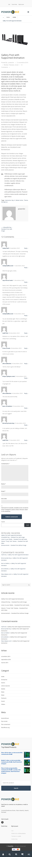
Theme (26, 200)
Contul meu (14, 839)
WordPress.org (5, 727)
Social (16, 65)
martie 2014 (4, 662)
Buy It (13, 200)
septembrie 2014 (6, 659)
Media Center (19, 200)
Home (8, 17)
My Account (21, 4)
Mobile (14, 17)
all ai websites (6, 363)
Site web (4, 498)
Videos (3, 704)
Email (3, 491)
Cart (9, 4)
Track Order (14, 4)
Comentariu (5, 463)
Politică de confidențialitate (18, 833)
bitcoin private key (8, 423)
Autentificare (5, 718)
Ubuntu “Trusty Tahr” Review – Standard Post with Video (14, 609)
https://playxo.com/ (8, 376)
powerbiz (11, 62)
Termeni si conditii (16, 836)
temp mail (5, 248)
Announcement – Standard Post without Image (13, 545)
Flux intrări (4, 721)
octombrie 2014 (5, 656)
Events (3, 682)
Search (16, 788)
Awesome (8, 200)
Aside (2, 676)
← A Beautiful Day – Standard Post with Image (6, 229)
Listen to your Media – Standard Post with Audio (14, 539)
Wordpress (4, 202)
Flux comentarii (5, 724)
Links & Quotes (5, 686)
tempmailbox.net (7, 265)
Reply (25, 248)
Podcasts (11, 65)
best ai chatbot (7, 406)
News (2, 692)
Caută (3, 521)
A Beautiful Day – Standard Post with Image (13, 537)
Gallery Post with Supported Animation (11, 535)
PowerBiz (10, 846)
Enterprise (4, 679)
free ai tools (6, 348)
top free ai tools (7, 280)
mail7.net (5, 333)
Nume (3, 484)
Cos (12, 830)
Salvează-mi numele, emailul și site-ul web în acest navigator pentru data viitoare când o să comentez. (14, 509)
